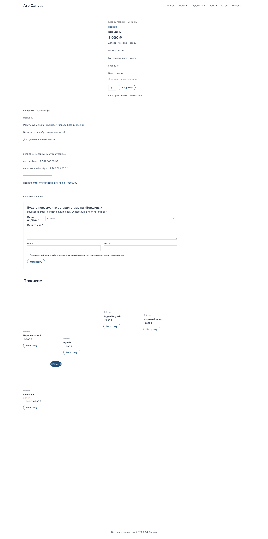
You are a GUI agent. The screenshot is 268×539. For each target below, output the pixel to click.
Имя (30, 243)
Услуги (213, 5)
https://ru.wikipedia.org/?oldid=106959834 (56, 182)
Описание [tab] (28, 110)
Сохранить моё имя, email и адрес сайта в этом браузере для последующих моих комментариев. (77, 255)
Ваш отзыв (35, 225)
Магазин (183, 5)
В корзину (127, 87)
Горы (140, 95)
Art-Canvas (33, 5)
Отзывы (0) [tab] (44, 110)
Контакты (237, 5)
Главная (170, 5)
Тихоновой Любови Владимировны (64, 124)
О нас (224, 5)
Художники (199, 5)
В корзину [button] (31, 345)
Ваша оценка (33, 218)
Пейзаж (122, 22)
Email (107, 243)
